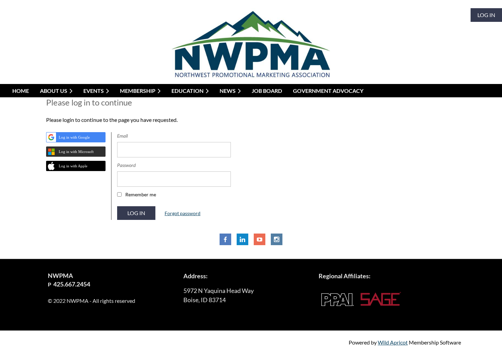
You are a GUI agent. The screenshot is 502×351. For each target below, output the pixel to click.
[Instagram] (276, 239)
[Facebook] (225, 239)
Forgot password (182, 213)
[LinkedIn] (242, 239)
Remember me (140, 194)
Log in (486, 15)
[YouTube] (259, 239)
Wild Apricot (393, 342)
